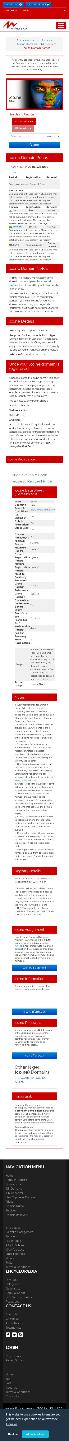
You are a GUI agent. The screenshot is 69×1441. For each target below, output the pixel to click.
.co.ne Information (34, 1011)
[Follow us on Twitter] (15, 1334)
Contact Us (12, 1318)
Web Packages (15, 1249)
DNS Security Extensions (21, 1297)
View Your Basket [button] (37, 4)
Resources (12, 1301)
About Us (11, 1314)
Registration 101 (15, 1292)
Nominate (23, 40)
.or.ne (15, 245)
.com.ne (17, 226)
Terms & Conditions (18, 1267)
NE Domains (48, 44)
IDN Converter (14, 1193)
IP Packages (13, 1227)
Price (42, 184)
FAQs (9, 1262)
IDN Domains (14, 1188)
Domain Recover (27, 780)
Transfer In (12, 1236)
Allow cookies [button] (35, 1434)
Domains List (14, 1184)
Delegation (12, 1284)
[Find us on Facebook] (8, 1334)
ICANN (18, 945)
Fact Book (12, 1279)
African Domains (27, 44)
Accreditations (14, 1323)
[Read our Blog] (21, 1334)
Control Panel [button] (12, 4)
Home (9, 1175)
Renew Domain (15, 1360)
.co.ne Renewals (35, 1055)
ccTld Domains (42, 40)
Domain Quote (15, 1206)
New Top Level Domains (21, 1197)
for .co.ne (40, 354)
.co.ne (12, 172)
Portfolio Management (19, 1231)
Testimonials (13, 1327)
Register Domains (17, 1179)
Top (8, 1378)
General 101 (13, 1288)
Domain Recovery (17, 1214)
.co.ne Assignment (34, 967)
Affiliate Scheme (15, 1245)
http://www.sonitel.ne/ (42, 509)
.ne (14, 210)
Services (11, 1210)
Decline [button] (13, 1434)
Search (35, 144)
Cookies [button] (11, 1424)
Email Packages (15, 1253)
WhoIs (10, 1258)
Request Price (39, 481)
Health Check (14, 1240)
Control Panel (14, 1356)
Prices (9, 1201)
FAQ (8, 1383)
